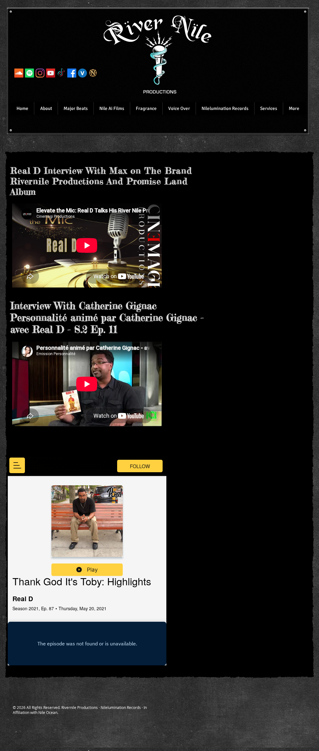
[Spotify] (29, 73)
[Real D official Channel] (50, 73)
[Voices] (82, 73)
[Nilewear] (93, 73)
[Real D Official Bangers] (18, 73)
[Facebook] (71, 73)
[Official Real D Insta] (40, 73)
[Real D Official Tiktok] (61, 73)
